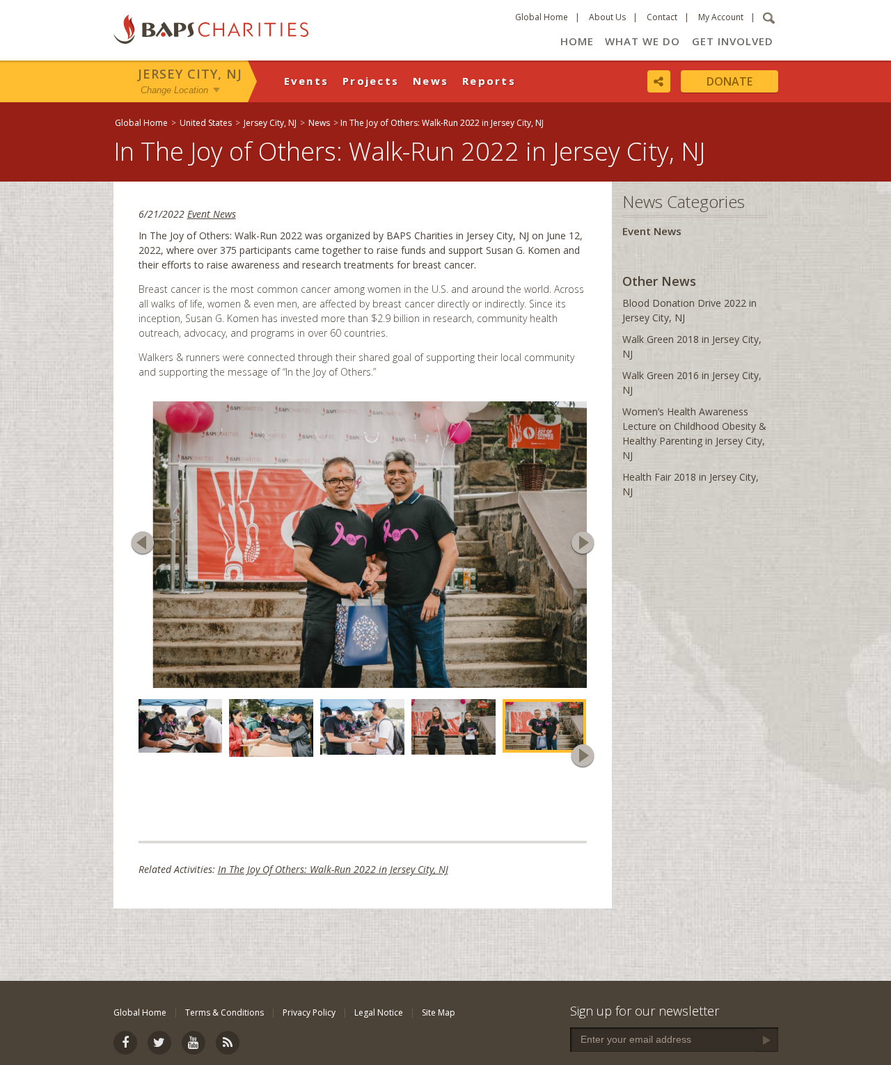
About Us (607, 17)
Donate (729, 81)
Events (306, 81)
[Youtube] (193, 1043)
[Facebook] (125, 1043)
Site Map (438, 1012)
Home (577, 41)
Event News (211, 214)
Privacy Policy (309, 1012)
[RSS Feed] (227, 1043)
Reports (489, 81)
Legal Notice (378, 1012)
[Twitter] (159, 1043)
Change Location (174, 89)
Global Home (541, 17)
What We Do (642, 41)
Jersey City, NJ (190, 73)
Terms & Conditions (224, 1012)
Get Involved (732, 41)
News (430, 81)
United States (206, 123)
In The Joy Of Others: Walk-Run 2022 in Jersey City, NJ (333, 865)
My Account (720, 17)
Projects (370, 81)
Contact (662, 17)
